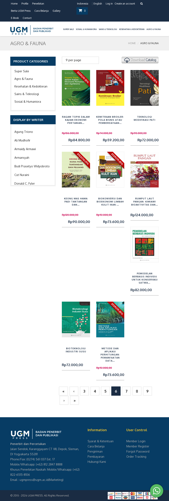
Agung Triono (23, 131)
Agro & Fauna (23, 78)
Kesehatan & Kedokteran (30, 86)
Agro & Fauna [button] (154, 29)
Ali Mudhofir (22, 140)
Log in (109, 3)
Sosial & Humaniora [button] (86, 29)
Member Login (136, 441)
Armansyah (21, 157)
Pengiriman (95, 451)
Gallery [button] (56, 10)
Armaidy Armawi (25, 149)
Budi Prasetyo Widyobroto (32, 166)
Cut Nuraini (21, 175)
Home (14, 3)
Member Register (137, 446)
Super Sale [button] (68, 29)
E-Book (15, 18)
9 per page (73, 60)
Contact (27, 18)
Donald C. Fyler (24, 183)
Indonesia (82, 3)
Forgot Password (137, 451)
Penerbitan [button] (38, 3)
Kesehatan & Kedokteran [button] (131, 29)
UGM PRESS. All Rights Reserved (48, 495)
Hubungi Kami (97, 461)
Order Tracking (136, 456)
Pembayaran (96, 456)
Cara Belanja (41, 10)
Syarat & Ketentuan (101, 441)
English (98, 3)
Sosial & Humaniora (27, 101)
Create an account (125, 3)
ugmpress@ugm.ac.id (34, 479)
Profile (24, 3)
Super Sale (21, 71)
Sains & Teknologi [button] (108, 29)
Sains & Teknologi (26, 94)
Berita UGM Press (21, 10)
